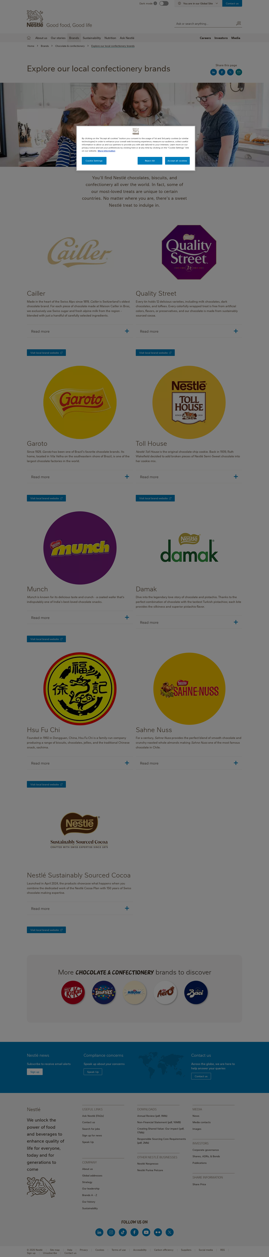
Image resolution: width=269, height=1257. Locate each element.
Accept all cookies (177, 160)
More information (106, 150)
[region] (135, 148)
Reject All (150, 160)
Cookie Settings (94, 160)
